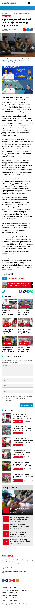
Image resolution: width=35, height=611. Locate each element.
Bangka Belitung (6, 16)
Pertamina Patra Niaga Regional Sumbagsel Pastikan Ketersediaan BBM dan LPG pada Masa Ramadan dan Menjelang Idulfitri (9, 350)
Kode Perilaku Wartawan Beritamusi (14, 590)
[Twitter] (24, 291)
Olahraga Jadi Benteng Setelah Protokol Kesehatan (20, 541)
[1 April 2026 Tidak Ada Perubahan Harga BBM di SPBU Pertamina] (25, 322)
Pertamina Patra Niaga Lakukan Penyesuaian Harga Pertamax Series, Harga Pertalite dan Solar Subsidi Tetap (9, 331)
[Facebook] (20, 291)
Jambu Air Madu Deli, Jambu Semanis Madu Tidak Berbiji (20, 518)
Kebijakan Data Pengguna (11, 600)
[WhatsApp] (31, 291)
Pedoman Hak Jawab (9, 595)
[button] (32, 3)
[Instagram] (10, 580)
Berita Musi (5, 29)
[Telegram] (28, 291)
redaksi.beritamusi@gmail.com (15, 572)
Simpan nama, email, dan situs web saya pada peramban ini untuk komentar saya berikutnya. (18, 398)
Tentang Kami (6, 587)
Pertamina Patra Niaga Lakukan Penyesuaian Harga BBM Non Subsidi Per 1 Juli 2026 (25, 312)
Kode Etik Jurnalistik (9, 598)
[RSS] (17, 580)
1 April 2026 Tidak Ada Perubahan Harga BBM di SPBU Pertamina (25, 331)
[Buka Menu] (29, 3)
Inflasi (22, 278)
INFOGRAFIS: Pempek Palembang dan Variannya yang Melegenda (19, 526)
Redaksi (17, 587)
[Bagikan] (31, 29)
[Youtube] (13, 580)
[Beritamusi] (9, 3)
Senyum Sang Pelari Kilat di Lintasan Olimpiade (19, 533)
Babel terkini (13, 278)
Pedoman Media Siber (9, 593)
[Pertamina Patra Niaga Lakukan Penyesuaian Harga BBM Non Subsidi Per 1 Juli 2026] (25, 304)
